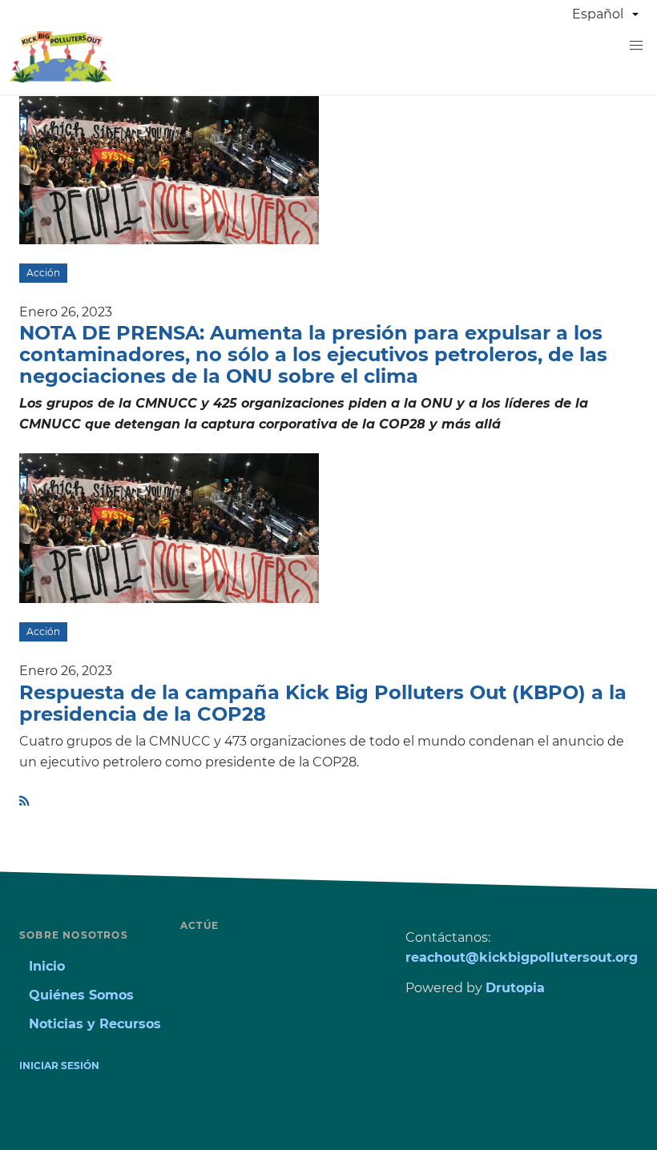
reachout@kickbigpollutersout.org (521, 957)
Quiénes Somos (81, 995)
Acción (43, 273)
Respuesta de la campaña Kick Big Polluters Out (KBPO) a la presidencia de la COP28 (323, 703)
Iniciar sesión (59, 1066)
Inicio (47, 966)
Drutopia (515, 987)
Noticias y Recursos (95, 1023)
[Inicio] (61, 78)
